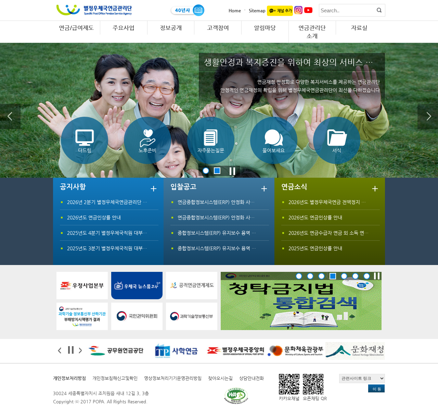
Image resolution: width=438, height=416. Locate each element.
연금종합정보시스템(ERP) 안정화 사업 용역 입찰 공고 (231, 217)
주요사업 (123, 27)
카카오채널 (289, 398)
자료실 (359, 27)
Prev (10, 116)
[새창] (236, 396)
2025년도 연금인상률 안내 (315, 248)
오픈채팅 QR (315, 398)
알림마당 (265, 27)
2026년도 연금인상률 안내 (94, 217)
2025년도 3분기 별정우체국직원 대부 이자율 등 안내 (120, 248)
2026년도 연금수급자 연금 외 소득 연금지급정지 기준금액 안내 (352, 233)
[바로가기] (82, 316)
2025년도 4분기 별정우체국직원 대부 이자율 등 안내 (120, 233)
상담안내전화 (251, 378)
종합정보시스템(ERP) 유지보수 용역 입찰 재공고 (226, 233)
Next (427, 116)
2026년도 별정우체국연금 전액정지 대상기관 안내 (338, 202)
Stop (232, 170)
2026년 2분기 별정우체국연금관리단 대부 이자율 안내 (122, 202)
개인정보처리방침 (69, 378)
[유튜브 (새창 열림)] (308, 10)
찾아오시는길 (220, 378)
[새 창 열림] (301, 301)
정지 (377, 276)
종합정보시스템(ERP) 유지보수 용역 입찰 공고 (224, 248)
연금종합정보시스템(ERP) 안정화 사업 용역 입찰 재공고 (234, 202)
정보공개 (171, 27)
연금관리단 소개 (312, 31)
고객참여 (218, 27)
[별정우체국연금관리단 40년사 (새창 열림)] (186, 10)
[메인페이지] (94, 7)
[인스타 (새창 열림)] (298, 10)
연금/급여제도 (76, 27)
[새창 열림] (82, 285)
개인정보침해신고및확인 (115, 378)
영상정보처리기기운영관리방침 (173, 378)
